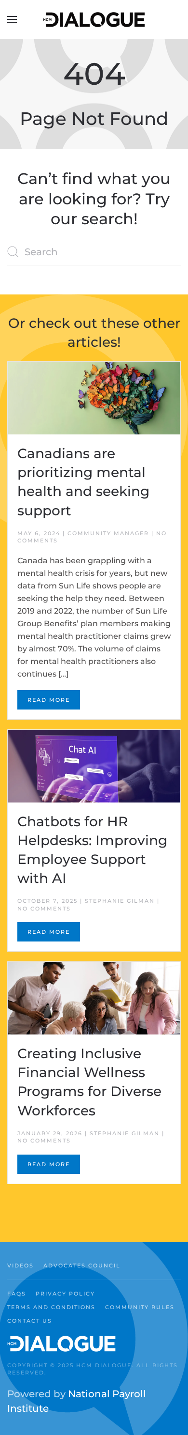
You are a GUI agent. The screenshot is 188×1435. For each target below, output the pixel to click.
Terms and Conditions (51, 1307)
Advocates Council (82, 1265)
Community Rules (140, 1307)
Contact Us (29, 1320)
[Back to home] (94, 19)
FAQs (16, 1293)
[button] (12, 19)
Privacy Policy (65, 1293)
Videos (20, 1265)
